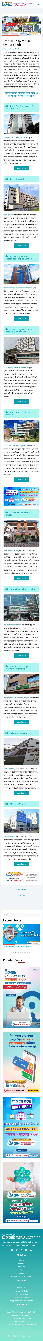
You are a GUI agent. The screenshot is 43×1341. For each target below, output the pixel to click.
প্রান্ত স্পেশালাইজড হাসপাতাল (12, 625)
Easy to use (21, 1288)
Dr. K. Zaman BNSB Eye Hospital (18, 413)
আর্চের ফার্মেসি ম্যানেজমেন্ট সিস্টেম (17, 947)
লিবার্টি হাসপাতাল (8, 215)
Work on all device (21, 1291)
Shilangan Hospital (17, 733)
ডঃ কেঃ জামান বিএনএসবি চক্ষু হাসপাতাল (16, 446)
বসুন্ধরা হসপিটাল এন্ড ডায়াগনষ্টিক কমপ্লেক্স (16, 698)
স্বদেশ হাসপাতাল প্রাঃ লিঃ (11, 551)
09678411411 (24, 1322)
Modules (21, 1264)
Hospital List (8, 49)
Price (21, 1270)
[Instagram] (26, 1250)
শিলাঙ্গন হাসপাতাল (9, 769)
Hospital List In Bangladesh (21, 1277)
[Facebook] (12, 1250)
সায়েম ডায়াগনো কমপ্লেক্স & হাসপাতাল (15, 367)
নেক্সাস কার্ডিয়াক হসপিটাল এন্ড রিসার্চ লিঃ (16, 137)
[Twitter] (17, 1250)
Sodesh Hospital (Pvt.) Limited (18, 513)
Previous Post (21, 890)
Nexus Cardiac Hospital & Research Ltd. (20, 107)
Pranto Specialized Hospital (21, 589)
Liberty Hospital (16, 179)
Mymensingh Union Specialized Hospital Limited (19, 257)
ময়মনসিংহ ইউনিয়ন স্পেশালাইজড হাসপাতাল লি (18, 288)
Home (21, 1260)
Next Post (21, 895)
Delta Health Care (17, 804)
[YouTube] (31, 1250)
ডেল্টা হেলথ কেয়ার (9, 837)
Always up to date (21, 1294)
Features (21, 1267)
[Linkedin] (21, 1250)
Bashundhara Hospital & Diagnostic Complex (19, 667)
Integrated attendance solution (21, 1301)
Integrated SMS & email (21, 1298)
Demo (21, 1273)
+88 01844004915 (30, 1325)
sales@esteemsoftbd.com (21, 1319)
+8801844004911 (17, 1325)
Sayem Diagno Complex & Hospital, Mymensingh (20, 330)
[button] (13, 952)
